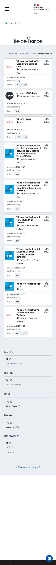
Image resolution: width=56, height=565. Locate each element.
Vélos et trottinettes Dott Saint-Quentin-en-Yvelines (28, 220)
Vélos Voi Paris (23, 120)
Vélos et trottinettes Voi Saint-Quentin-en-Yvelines (28, 312)
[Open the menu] (17, 9)
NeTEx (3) (11, 452)
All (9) (9, 402)
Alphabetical (25, 53)
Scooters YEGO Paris (26, 93)
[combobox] (28, 23)
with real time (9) (14, 384)
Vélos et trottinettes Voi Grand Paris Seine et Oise (28, 64)
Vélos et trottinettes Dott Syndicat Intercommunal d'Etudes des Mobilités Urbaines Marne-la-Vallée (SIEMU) (28, 151)
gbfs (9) (10, 447)
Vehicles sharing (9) (14, 363)
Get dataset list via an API (29, 467)
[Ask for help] (49, 558)
